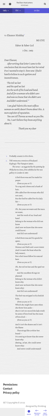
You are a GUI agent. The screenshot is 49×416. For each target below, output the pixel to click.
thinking (42, 406)
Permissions (10, 384)
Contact (7, 388)
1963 (5, 10)
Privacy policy (11, 392)
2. (6, 160)
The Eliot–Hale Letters (24, 3)
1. (6, 156)
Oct (16, 10)
